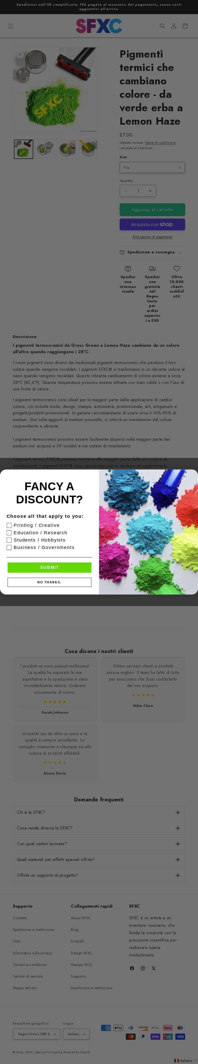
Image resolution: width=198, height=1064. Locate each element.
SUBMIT (49, 567)
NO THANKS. (49, 582)
